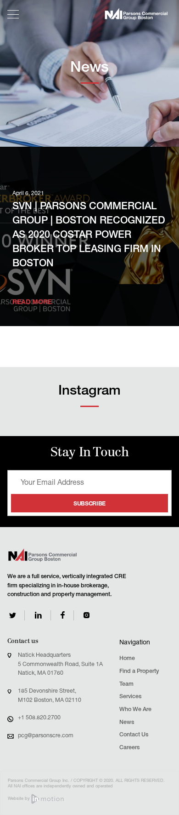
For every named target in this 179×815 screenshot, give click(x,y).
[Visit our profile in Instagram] (87, 615)
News (126, 723)
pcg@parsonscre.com (45, 736)
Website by (19, 799)
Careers (129, 748)
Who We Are (135, 710)
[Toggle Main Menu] (13, 14)
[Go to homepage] (136, 14)
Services (130, 697)
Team (126, 685)
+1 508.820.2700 (39, 718)
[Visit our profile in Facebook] (63, 615)
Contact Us (133, 735)
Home (127, 659)
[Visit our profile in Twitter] (12, 615)
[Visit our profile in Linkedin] (38, 615)
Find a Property (139, 672)
